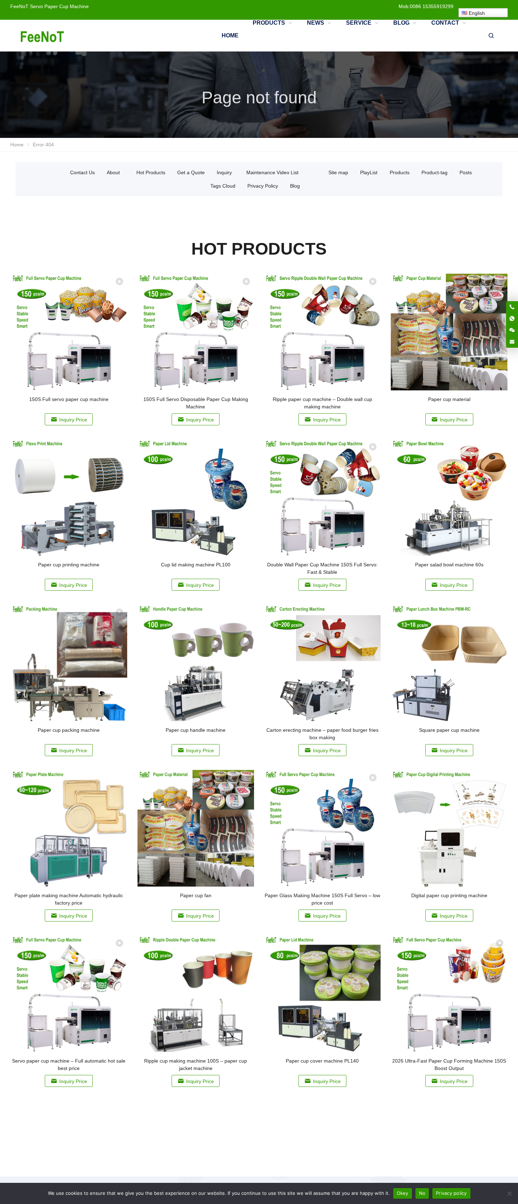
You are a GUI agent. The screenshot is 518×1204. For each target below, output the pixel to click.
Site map (338, 172)
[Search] (491, 35)
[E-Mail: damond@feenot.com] (512, 341)
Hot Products (150, 172)
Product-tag (434, 172)
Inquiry (224, 172)
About (113, 172)
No (422, 1193)
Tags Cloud (222, 186)
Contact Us (82, 172)
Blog (295, 186)
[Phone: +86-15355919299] (512, 306)
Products (399, 172)
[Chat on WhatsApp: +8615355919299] (512, 318)
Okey (402, 1193)
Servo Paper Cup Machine (59, 6)
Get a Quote (191, 172)
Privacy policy (451, 1193)
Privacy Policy (262, 186)
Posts (466, 172)
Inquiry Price (73, 419)
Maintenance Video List (272, 172)
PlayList (368, 172)
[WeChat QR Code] (512, 330)
